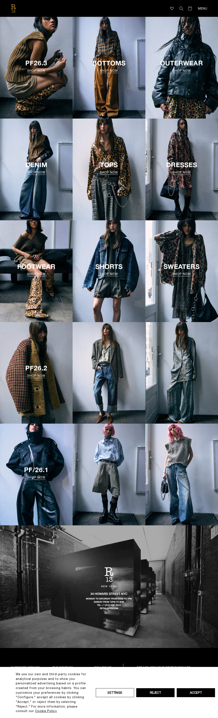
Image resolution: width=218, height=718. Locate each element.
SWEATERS (182, 269)
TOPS (109, 167)
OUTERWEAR (181, 65)
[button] (181, 8)
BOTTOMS (109, 65)
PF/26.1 (36, 472)
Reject (155, 692)
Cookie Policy (46, 711)
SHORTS (109, 269)
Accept (196, 692)
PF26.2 (36, 371)
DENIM (36, 167)
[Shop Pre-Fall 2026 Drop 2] (109, 373)
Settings (115, 692)
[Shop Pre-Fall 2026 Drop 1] (109, 474)
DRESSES (181, 167)
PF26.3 (36, 65)
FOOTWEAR (36, 269)
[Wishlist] (172, 8)
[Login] (175, 8)
